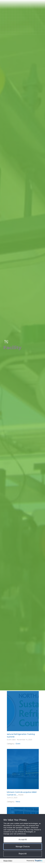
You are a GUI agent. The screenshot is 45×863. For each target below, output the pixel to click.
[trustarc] (38, 860)
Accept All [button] (23, 840)
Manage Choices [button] (23, 847)
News (18, 802)
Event (18, 744)
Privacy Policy (7, 861)
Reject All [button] (23, 854)
